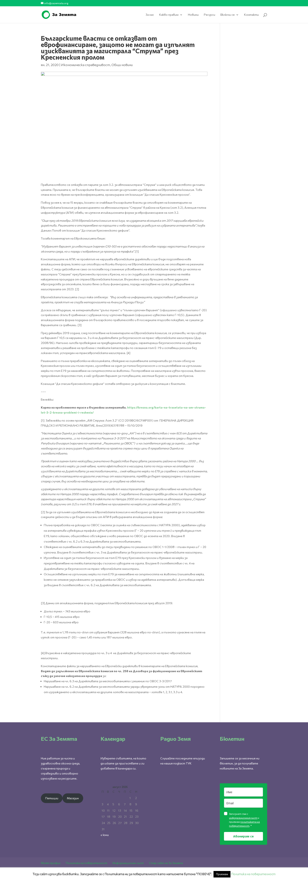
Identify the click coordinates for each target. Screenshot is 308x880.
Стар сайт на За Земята (166, 863)
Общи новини (122, 65)
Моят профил (51, 863)
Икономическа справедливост (85, 65)
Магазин (73, 798)
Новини (193, 14)
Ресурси (209, 14)
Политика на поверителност (86, 863)
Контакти (251, 14)
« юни (105, 835)
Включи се (227, 14)
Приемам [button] (222, 874)
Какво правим (169, 14)
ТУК (189, 763)
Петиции (51, 798)
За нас (150, 14)
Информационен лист (128, 863)
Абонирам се (243, 836)
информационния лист (243, 817)
